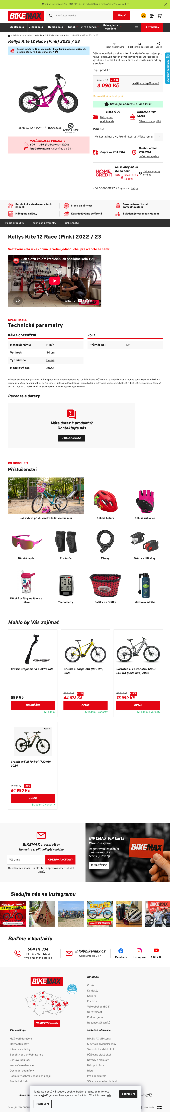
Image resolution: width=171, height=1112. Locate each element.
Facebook (121, 957)
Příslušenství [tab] (71, 223)
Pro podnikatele (96, 1076)
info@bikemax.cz (40, 148)
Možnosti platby (19, 1044)
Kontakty (92, 990)
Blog (90, 1070)
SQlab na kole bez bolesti (102, 1081)
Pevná (50, 360)
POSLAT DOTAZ (71, 438)
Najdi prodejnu (47, 1023)
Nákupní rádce (95, 1065)
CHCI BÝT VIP (99, 865)
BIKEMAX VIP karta (99, 1038)
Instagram (139, 957)
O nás (90, 985)
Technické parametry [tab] (43, 223)
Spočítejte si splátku (131, 177)
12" (128, 345)
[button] (33, 704)
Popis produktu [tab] (14, 223)
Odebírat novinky (60, 860)
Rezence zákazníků (98, 1022)
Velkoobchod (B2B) (98, 1006)
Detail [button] (85, 705)
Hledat (122, 15)
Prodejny (153, 27)
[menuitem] (18, 27)
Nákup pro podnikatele (107, 119)
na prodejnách (149, 156)
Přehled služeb (19, 1081)
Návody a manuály (98, 1060)
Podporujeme (95, 1017)
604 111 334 (37, 144)
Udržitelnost (94, 1012)
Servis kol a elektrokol (100, 1049)
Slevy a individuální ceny (101, 1044)
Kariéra (91, 996)
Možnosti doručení (21, 1038)
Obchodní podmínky (22, 1070)
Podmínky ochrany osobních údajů (30, 1076)
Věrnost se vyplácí (150, 121)
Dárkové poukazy (20, 1060)
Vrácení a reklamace (22, 1065)
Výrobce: (129, 188)
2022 (50, 368)
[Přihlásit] (143, 15)
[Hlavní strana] (10, 36)
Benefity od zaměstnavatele (26, 1054)
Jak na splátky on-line (151, 173)
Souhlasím (128, 1094)
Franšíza (92, 1001)
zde (109, 1095)
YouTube (156, 957)
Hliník (50, 345)
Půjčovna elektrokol (99, 1054)
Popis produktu (102, 70)
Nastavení (42, 1104)
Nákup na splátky (20, 1049)
